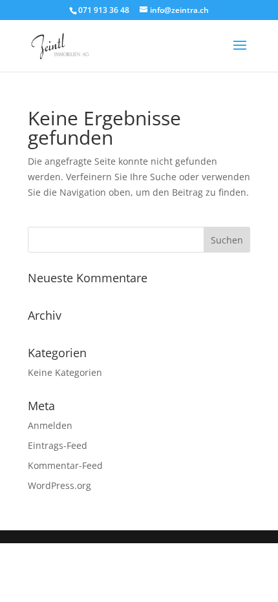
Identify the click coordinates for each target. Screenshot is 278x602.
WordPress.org (59, 485)
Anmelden (50, 425)
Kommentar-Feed (65, 465)
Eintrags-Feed (57, 445)
